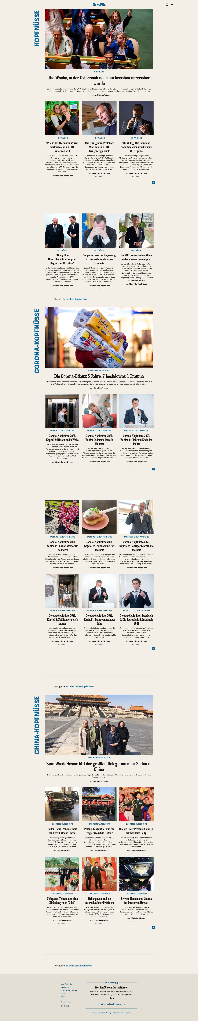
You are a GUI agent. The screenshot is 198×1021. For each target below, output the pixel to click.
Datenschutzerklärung (102, 1013)
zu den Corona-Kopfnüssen (80, 686)
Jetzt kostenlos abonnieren (110, 1004)
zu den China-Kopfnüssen (79, 965)
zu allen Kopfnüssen (76, 299)
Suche (63, 997)
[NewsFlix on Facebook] (65, 1006)
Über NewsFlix (66, 984)
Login (63, 994)
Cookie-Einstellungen (122, 1013)
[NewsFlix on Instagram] (67, 1006)
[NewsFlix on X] (62, 1006)
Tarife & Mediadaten (69, 990)
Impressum (65, 987)
